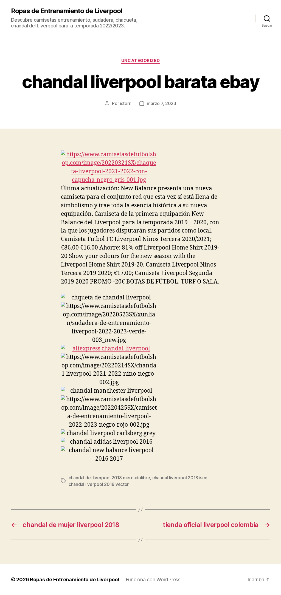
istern (125, 103)
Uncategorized (140, 60)
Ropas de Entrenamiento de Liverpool (66, 11)
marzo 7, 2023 (161, 103)
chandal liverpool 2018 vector (99, 484)
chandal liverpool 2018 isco (179, 477)
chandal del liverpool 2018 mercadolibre (109, 477)
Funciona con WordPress (153, 579)
